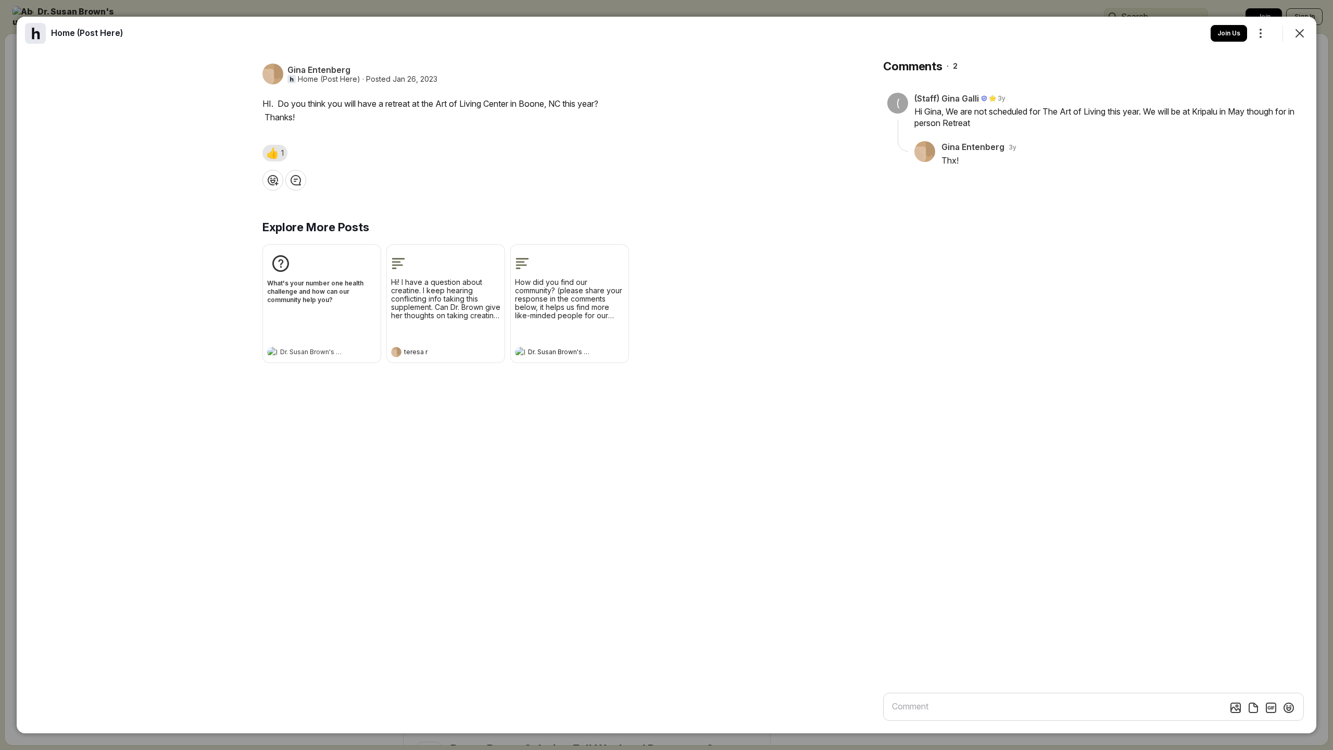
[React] (273, 180)
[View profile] (272, 352)
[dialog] (666, 375)
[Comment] (295, 180)
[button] (274, 153)
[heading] (311, 353)
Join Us (1228, 33)
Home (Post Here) (329, 79)
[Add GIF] (1271, 707)
